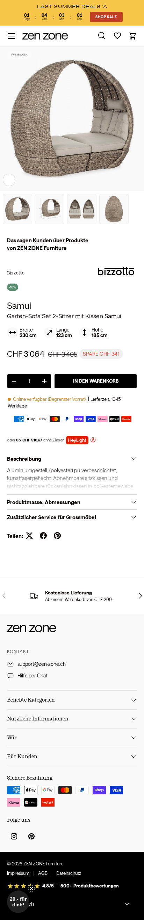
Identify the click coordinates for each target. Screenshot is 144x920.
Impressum (18, 873)
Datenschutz (68, 873)
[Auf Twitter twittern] (29, 536)
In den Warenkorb (95, 381)
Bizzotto (15, 273)
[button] (133, 36)
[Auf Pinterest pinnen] (57, 536)
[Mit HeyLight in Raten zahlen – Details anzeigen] (93, 441)
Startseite (19, 55)
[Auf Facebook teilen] (43, 536)
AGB (43, 873)
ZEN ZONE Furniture (43, 863)
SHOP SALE (106, 17)
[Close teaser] (31, 888)
